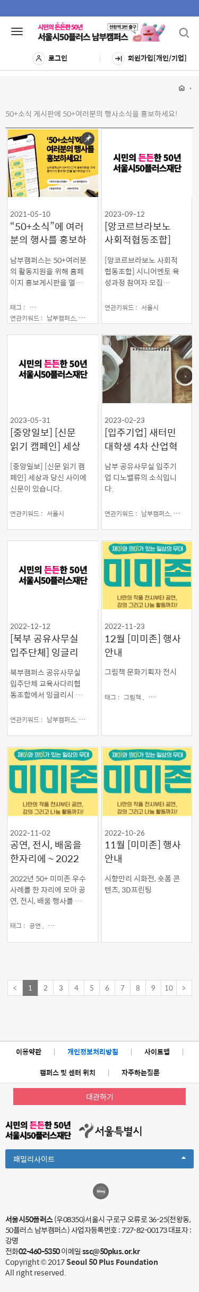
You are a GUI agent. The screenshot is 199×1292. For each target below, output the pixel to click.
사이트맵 (157, 1051)
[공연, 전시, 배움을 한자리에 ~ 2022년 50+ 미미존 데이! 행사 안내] (52, 781)
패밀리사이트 (52, 1160)
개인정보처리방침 (92, 1051)
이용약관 (28, 1051)
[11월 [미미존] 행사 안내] (147, 781)
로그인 (57, 57)
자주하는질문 (141, 1072)
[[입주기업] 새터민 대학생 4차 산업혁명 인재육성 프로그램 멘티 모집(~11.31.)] (147, 369)
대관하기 (100, 1096)
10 (169, 987)
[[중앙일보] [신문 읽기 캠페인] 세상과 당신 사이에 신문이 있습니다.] (52, 369)
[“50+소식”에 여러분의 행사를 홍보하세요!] (52, 163)
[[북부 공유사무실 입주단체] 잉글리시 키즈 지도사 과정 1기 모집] (52, 575)
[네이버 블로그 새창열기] (101, 1191)
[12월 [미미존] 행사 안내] (147, 575)
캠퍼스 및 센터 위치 (68, 1072)
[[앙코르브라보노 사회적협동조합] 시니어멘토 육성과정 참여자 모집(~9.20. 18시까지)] (147, 163)
